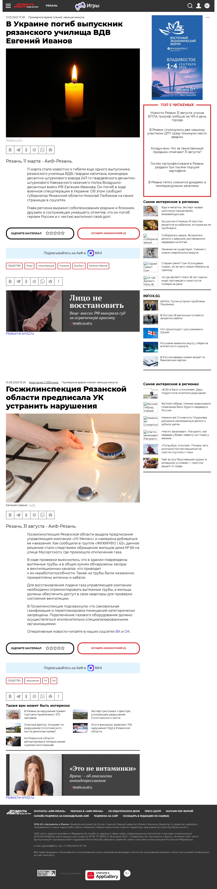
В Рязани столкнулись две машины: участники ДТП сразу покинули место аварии (177, 133)
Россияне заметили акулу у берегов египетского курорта (184, 345)
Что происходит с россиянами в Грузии (181, 331)
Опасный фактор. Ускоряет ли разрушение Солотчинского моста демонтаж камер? (44, 728)
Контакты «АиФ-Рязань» (50, 811)
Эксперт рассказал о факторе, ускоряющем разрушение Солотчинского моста (111, 714)
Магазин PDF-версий (179, 811)
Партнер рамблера (70, 873)
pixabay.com (14, 140)
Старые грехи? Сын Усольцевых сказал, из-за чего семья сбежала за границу (185, 267)
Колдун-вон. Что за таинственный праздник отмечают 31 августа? (177, 150)
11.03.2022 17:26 (15, 17)
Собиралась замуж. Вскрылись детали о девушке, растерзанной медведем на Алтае (183, 239)
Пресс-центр (153, 811)
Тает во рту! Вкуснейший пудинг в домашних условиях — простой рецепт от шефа (184, 463)
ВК (117, 631)
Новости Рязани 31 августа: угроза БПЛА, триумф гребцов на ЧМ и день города (177, 116)
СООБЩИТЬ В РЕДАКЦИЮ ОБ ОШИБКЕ (146, 816)
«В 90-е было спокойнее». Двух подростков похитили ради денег (183, 391)
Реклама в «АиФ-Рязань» (87, 811)
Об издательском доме (124, 811)
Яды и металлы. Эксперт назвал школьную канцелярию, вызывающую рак (182, 211)
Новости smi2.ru (20, 333)
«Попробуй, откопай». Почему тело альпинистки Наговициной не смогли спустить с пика (184, 449)
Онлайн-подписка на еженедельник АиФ (61, 816)
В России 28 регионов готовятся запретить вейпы (182, 317)
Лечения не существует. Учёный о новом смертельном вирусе (183, 251)
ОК (127, 631)
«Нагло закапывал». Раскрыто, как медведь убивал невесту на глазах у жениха (185, 435)
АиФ (32, 505)
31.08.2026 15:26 (16, 382)
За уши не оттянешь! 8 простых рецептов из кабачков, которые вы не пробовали (186, 225)
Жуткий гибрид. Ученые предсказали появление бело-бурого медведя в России (186, 407)
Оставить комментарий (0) (108, 233)
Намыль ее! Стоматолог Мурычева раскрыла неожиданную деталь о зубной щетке (184, 421)
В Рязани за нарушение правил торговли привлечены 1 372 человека (45, 714)
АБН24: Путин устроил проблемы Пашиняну (182, 303)
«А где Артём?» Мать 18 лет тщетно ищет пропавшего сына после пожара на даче (184, 281)
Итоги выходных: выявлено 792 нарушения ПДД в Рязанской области (111, 728)
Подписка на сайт (106, 816)
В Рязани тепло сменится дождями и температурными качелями (177, 184)
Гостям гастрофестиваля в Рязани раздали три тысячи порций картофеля (177, 167)
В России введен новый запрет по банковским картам (182, 359)
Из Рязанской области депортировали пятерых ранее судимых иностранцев (44, 742)
